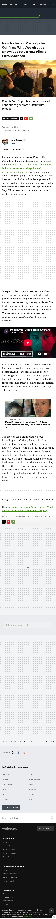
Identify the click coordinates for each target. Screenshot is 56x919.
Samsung (33, 794)
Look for (52, 818)
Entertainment (36, 516)
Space (52, 4)
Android (32, 789)
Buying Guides (28, 4)
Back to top (43, 828)
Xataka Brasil (8, 881)
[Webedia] (10, 830)
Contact (6, 904)
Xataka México (9, 870)
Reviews (14, 4)
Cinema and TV (18, 516)
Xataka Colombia (10, 873)
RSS (24, 752)
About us (6, 893)
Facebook (19, 752)
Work (31, 799)
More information (31, 916)
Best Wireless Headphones (31, 742)
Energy (32, 774)
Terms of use (8, 900)
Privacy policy (8, 897)
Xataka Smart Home (11, 853)
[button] (18, 140)
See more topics (11, 807)
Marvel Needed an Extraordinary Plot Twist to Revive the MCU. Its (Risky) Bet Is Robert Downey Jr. (27, 424)
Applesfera (7, 856)
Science (42, 4)
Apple (5, 789)
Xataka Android (9, 849)
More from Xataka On (13, 419)
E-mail (31, 118)
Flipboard (26, 118)
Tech (4, 4)
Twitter (21, 118)
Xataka (6, 842)
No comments (12, 118)
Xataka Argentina (10, 877)
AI (4, 794)
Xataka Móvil (8, 845)
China (5, 799)
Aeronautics (8, 784)
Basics (32, 784)
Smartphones (35, 779)
